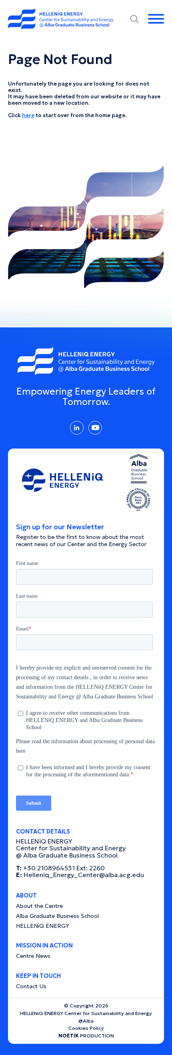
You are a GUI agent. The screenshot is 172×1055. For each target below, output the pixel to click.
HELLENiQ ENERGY (42, 925)
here (28, 115)
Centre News (33, 955)
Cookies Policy (86, 1028)
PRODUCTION (86, 1036)
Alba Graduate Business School (57, 915)
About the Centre (39, 905)
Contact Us (31, 986)
